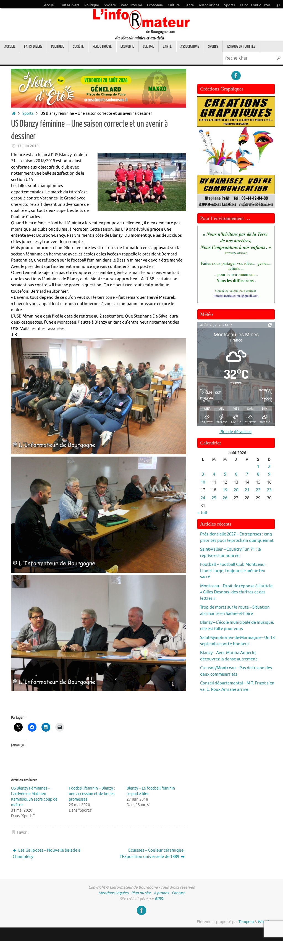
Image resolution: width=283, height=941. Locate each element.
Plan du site (141, 893)
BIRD (159, 898)
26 (225, 498)
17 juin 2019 (28, 146)
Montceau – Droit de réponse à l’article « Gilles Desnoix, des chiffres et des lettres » (236, 592)
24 (203, 498)
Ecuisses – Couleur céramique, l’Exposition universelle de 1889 (152, 853)
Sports (229, 5)
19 (225, 490)
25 (214, 498)
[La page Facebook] (236, 75)
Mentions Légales (113, 893)
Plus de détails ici (235, 431)
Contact (178, 893)
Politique (91, 5)
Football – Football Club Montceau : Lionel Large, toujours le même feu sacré (233, 571)
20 (236, 490)
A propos (161, 893)
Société (110, 5)
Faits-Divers (70, 5)
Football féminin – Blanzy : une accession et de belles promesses (92, 794)
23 (269, 490)
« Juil (202, 513)
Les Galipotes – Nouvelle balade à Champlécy (46, 853)
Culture (174, 5)
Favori (22, 832)
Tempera (246, 921)
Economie (155, 5)
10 (203, 482)
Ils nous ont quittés (255, 5)
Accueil (50, 5)
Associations (209, 5)
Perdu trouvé (131, 5)
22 (258, 490)
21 (247, 490)
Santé (189, 5)
